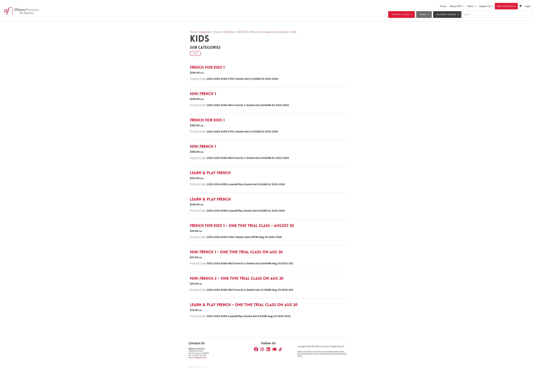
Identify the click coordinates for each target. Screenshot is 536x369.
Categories (205, 31)
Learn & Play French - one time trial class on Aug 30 (244, 304)
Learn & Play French (210, 172)
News (470, 6)
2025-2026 (242, 31)
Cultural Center (446, 14)
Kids (294, 31)
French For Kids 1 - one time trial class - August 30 (242, 225)
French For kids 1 (207, 67)
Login (527, 6)
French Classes (401, 14)
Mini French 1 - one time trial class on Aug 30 (236, 252)
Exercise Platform (506, 6)
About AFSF (456, 6)
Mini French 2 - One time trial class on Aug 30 (236, 278)
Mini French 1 (203, 93)
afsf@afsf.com (200, 357)
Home (443, 6)
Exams (423, 14)
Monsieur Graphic (201, 367)
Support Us (485, 6)
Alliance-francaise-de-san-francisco (270, 31)
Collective (229, 31)
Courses (217, 31)
